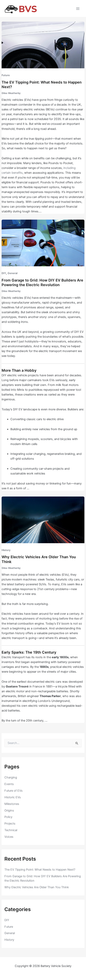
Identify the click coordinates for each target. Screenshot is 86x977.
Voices (8, 837)
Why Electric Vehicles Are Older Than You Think (36, 887)
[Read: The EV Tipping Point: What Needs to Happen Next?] (43, 45)
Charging (10, 777)
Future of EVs (13, 790)
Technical (10, 830)
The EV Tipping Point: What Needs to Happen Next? (39, 869)
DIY (4, 273)
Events (9, 784)
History (6, 550)
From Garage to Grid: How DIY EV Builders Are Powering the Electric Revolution (42, 282)
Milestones (11, 804)
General (12, 273)
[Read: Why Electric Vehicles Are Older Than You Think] (43, 519)
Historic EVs (12, 797)
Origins (9, 810)
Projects (9, 823)
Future (6, 75)
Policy (8, 817)
